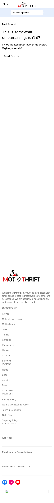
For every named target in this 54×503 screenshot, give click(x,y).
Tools (4, 329)
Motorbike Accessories (13, 319)
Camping (6, 340)
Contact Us (7, 390)
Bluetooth (6, 361)
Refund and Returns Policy (15, 405)
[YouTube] (17, 482)
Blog (4, 385)
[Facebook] (4, 482)
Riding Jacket (9, 345)
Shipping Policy (10, 420)
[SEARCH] (44, 11)
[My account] (52, 4)
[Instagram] (11, 482)
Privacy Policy (9, 399)
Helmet (5, 350)
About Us (6, 380)
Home (5, 370)
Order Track (8, 415)
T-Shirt (5, 335)
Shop (4, 375)
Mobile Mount (8, 324)
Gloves (5, 314)
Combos (6, 355)
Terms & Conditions (11, 410)
